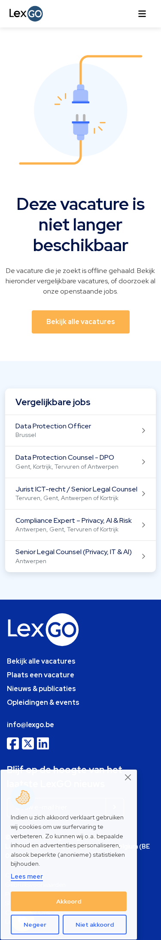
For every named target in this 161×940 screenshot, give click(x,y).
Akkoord (68, 901)
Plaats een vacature (40, 674)
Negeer (35, 924)
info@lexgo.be (30, 724)
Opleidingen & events (43, 702)
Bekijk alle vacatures (41, 661)
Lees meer (27, 876)
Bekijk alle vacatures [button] (80, 321)
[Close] (128, 777)
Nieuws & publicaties (41, 688)
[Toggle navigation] (142, 13)
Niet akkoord (95, 924)
